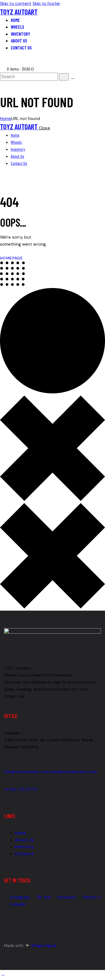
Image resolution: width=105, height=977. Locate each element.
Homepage (11, 258)
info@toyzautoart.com (27, 771)
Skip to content (16, 3)
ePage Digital (43, 945)
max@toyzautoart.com (74, 771)
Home (5, 118)
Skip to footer (46, 3)
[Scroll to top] (3, 973)
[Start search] (64, 77)
